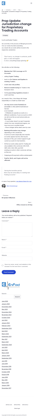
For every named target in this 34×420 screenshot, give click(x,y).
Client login (17, 408)
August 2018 (5, 374)
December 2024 (7, 312)
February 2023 (6, 325)
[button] (30, 416)
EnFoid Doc (25, 404)
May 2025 (5, 309)
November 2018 (6, 369)
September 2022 (7, 328)
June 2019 (5, 363)
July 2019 (4, 361)
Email (4, 247)
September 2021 (6, 336)
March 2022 (5, 334)
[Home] (2, 10)
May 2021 (4, 339)
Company (5, 35)
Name (4, 239)
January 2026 (6, 304)
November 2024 (6, 315)
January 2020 (6, 355)
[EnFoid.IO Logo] (3, 3)
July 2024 (4, 320)
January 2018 (5, 385)
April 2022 (5, 331)
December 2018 (6, 366)
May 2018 (4, 380)
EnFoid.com (9, 404)
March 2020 (5, 353)
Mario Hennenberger (12, 186)
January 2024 (6, 323)
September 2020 (7, 345)
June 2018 (5, 377)
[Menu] (31, 3)
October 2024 (6, 317)
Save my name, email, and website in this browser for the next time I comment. (18, 265)
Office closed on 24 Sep (24, 205)
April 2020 (5, 350)
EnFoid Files (17, 404)
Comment (5, 221)
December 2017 (6, 388)
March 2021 (5, 342)
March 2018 (5, 383)
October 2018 (6, 372)
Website (4, 255)
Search (4, 293)
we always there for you (23, 181)
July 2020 (4, 347)
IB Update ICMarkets (8, 198)
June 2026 (5, 301)
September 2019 (7, 358)
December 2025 (7, 307)
